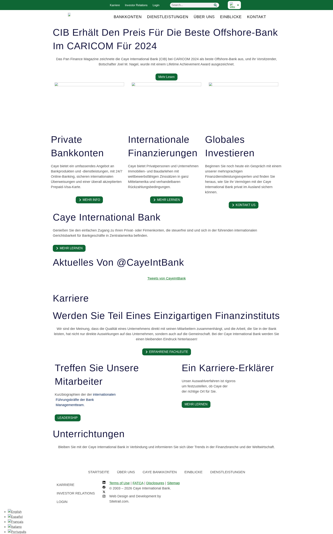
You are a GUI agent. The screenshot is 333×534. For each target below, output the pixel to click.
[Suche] (215, 5)
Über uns (204, 17)
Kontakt (256, 17)
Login (156, 5)
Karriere (115, 5)
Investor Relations (136, 5)
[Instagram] (104, 497)
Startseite (98, 472)
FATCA (138, 483)
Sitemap (173, 483)
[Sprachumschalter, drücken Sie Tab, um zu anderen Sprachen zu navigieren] (234, 5)
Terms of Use (119, 483)
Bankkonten (128, 17)
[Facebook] (104, 487)
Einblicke (231, 17)
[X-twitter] (104, 492)
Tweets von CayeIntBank (166, 278)
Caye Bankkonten (160, 472)
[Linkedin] (104, 483)
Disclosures (155, 483)
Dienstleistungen (167, 17)
